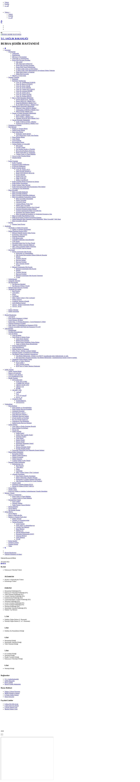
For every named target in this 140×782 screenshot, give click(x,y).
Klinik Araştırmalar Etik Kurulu (21, 251)
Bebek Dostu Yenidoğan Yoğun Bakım (27, 342)
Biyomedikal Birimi (18, 142)
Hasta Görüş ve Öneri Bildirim (21, 496)
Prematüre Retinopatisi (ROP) (25, 534)
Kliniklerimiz (12, 330)
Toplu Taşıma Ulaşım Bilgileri (21, 505)
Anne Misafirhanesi (18, 347)
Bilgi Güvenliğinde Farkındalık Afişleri (24, 197)
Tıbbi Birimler (9, 328)
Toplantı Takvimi (21, 258)
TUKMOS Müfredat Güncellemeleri (23, 240)
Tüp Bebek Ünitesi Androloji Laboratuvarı (25, 354)
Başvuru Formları (21, 262)
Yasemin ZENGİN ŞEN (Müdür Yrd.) (27, 118)
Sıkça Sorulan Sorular (22, 263)
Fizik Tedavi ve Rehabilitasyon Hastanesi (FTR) (22, 325)
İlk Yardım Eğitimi (17, 454)
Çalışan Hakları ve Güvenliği (21, 144)
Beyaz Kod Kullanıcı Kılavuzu (25, 151)
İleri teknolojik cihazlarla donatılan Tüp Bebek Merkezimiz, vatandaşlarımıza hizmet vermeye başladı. (46, 357)
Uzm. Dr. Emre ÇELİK (23, 86)
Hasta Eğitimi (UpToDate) (20, 428)
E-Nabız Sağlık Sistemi (12, 695)
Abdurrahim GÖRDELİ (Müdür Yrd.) (27, 110)
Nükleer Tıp (19, 530)
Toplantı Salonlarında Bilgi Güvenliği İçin (28, 210)
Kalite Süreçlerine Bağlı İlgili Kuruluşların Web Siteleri (28, 187)
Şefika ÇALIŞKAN (22, 180)
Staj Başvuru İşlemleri (18, 284)
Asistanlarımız (12, 279)
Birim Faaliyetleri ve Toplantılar (25, 152)
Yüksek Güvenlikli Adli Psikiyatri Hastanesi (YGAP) (24, 327)
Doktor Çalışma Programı (12, 691)
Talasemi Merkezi (21, 536)
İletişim (18, 257)
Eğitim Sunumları (13, 311)
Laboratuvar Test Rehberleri (20, 188)
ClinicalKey (15, 292)
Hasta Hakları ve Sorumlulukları (22, 407)
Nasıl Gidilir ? (20, 363)
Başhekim (15, 79)
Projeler (10, 222)
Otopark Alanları (17, 503)
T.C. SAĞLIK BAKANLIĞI (14, 38)
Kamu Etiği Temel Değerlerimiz (25, 67)
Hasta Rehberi (12, 406)
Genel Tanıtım (20, 524)
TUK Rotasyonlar (17, 238)
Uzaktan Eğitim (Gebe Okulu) (21, 460)
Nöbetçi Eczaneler (17, 457)
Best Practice (16, 291)
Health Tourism (13, 378)
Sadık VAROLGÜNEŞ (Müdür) (26, 122)
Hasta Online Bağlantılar (15, 452)
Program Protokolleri (18, 236)
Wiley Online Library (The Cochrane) (23, 298)
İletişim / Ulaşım (9, 493)
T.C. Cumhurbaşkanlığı (12, 679)
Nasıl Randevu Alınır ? (19, 413)
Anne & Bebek (13, 334)
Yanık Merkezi (20, 537)
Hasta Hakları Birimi (18, 137)
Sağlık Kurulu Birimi (18, 130)
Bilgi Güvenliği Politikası (19, 193)
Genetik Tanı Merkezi (22, 527)
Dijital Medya (9, 512)
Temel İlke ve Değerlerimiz (20, 58)
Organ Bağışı (12, 488)
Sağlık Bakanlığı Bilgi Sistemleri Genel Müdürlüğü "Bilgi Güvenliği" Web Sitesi (36, 219)
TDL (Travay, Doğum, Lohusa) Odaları (24, 351)
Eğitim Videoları (13, 310)
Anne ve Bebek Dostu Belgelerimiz (26, 344)
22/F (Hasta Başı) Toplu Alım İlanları (27, 135)
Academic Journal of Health (20, 301)
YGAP (18, 539)
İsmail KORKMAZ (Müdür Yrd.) (26, 103)
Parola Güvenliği (21, 200)
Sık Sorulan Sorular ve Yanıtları (25, 149)
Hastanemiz (11, 52)
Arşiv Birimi (16, 139)
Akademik (8, 226)
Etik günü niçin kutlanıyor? (24, 63)
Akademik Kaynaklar (14, 289)
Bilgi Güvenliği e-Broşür (19, 221)
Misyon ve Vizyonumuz (19, 57)
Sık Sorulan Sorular (14, 510)
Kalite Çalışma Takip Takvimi (21, 185)
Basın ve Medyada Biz (15, 515)
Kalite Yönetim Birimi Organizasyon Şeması (25, 181)
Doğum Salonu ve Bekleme (20, 349)
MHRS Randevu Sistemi (12, 693)
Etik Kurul (11, 250)
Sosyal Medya (12, 508)
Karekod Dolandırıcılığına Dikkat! (26, 209)
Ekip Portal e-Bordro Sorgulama (25, 476)
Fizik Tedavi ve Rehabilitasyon (25, 525)
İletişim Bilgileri (13, 507)
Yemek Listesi (16, 483)
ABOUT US (20, 386)
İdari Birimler (12, 127)
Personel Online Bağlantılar (16, 462)
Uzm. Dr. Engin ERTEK (23, 87)
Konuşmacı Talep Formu (19, 234)
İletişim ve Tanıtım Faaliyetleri (17, 517)
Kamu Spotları (12, 541)
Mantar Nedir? (20, 442)
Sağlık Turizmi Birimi (14, 371)
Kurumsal (7, 50)
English (7, 4)
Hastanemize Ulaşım (14, 500)
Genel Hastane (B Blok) (15, 320)
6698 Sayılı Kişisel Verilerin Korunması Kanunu (26, 217)
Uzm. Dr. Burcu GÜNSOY (24, 84)
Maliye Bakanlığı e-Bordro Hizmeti (26, 477)
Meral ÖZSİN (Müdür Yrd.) (24, 111)
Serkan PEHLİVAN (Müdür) (25, 99)
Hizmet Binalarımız (10, 315)
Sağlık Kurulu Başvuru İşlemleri (22, 423)
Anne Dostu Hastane (22, 339)
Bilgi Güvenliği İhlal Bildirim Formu (23, 216)
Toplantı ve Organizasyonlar (20, 520)
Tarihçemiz (15, 53)
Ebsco (14, 294)
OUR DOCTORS (21, 381)
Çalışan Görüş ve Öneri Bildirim (26, 154)
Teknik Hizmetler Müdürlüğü (21, 120)
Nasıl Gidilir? (16, 501)
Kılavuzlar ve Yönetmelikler (24, 253)
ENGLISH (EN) (17, 380)
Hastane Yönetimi (13, 77)
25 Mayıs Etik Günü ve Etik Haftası (27, 69)
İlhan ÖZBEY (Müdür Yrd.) (24, 116)
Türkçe (7, 2)
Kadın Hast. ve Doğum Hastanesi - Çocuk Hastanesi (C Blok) (27, 322)
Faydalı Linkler (20, 147)
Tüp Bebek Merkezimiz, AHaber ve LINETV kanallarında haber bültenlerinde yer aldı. (42, 356)
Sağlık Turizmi (9, 369)
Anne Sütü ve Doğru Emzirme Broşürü (24, 426)
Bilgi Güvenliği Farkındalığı (24, 198)
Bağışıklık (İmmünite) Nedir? (25, 443)
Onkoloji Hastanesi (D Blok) (17, 323)
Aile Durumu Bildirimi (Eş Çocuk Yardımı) (29, 481)
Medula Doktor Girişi (11, 709)
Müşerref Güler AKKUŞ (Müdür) (26, 108)
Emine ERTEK (20, 175)
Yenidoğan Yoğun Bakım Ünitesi (22, 359)
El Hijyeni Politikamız (19, 166)
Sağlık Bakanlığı (10, 681)
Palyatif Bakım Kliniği (23, 532)
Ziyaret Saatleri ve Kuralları (20, 418)
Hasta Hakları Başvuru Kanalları (22, 409)
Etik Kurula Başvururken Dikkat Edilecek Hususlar (31, 255)
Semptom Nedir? (21, 436)
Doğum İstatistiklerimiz (19, 345)
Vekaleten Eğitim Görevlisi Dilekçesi (23, 245)
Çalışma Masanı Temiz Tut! (24, 204)
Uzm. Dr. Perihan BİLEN (24, 96)
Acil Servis (11, 316)
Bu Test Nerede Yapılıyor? (20, 419)
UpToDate (15, 296)
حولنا (17, 394)
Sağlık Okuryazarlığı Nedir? (24, 435)
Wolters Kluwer (17, 299)
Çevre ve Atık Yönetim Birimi (21, 156)
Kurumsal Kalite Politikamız (20, 164)
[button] (7, 12)
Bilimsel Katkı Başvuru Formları (18, 287)
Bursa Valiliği (9, 682)
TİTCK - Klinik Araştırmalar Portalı (23, 304)
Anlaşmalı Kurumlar (18, 411)
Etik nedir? (19, 62)
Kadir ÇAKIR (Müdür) (23, 115)
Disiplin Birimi (16, 157)
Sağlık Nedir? (20, 433)
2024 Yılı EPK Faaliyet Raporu (21, 248)
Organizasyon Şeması (14, 125)
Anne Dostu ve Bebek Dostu (21, 337)
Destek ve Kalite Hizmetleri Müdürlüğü (24, 113)
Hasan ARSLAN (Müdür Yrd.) (25, 101)
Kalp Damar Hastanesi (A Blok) (18, 318)
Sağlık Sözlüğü (16, 431)
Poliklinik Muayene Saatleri (20, 416)
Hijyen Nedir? (20, 445)
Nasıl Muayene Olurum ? (19, 414)
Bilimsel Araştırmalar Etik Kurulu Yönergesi (29, 275)
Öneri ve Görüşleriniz (14, 495)
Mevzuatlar (19, 146)
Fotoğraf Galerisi (13, 542)
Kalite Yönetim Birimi (19, 168)
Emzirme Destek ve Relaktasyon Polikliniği (25, 352)
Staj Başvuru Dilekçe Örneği (21, 286)
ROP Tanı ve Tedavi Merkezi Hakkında (28, 366)
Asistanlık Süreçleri (14, 281)
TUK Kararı (16, 241)
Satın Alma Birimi (17, 132)
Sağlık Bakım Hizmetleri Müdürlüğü (23, 106)
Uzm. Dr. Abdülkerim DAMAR (25, 82)
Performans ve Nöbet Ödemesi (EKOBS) (28, 479)
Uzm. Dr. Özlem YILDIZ (23, 94)
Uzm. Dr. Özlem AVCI (23, 93)
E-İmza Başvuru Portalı (12, 706)
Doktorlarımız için (17, 464)
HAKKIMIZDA (21, 401)
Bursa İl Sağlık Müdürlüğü (13, 684)
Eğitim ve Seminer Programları (21, 229)
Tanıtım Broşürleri (17, 522)
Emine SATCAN (21, 176)
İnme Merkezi (20, 529)
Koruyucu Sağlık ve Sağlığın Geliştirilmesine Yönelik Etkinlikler (27, 491)
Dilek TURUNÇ (21, 178)
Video (10, 546)
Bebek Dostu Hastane (22, 340)
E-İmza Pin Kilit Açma (11, 704)
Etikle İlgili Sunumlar (22, 74)
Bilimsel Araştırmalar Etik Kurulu (22, 267)
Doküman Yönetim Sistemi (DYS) (22, 484)
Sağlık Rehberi (12, 424)
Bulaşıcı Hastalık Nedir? (23, 447)
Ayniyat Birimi (16, 140)
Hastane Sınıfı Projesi (18, 224)
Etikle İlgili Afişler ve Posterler (25, 72)
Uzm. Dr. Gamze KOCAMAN (25, 89)
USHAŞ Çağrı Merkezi (15, 375)
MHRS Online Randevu (19, 455)
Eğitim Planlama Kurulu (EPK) (17, 231)
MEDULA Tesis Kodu (19, 75)
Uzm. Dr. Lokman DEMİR (24, 91)
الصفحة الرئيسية (21, 395)
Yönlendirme (8, 404)
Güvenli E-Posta (21, 202)
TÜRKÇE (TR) (17, 399)
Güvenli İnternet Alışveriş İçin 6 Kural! (28, 207)
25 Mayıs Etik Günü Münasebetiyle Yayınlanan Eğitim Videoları (35, 70)
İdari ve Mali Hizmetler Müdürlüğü (22, 98)
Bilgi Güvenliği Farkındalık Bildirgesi (23, 195)
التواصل (18, 392)
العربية (7, 6)
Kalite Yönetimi (13, 161)
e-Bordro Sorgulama (18, 474)
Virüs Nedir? (20, 438)
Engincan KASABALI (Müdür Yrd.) (27, 123)
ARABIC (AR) (17, 390)
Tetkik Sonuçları (17, 459)
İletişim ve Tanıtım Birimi (20, 128)
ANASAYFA (20, 402)
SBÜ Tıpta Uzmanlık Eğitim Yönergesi (24, 246)
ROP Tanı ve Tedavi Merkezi (21, 361)
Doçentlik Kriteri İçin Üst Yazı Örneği (23, 243)
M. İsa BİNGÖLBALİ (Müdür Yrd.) (27, 104)
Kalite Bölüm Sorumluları (20, 183)
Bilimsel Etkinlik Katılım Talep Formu (23, 233)
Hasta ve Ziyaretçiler (14, 373)
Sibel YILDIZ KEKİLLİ (23, 171)
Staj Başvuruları (13, 282)
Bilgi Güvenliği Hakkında (20, 192)
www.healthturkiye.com (15, 376)
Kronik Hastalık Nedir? (23, 448)
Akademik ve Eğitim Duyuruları (18, 228)
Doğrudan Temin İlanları (23, 134)
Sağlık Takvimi (16, 518)
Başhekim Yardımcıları (19, 81)
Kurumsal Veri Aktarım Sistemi (25, 212)
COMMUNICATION (22, 383)
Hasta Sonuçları (9, 696)
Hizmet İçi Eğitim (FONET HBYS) (23, 486)
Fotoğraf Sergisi (13, 544)
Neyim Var (15, 430)
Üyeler (18, 265)
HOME (18, 388)
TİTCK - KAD (16, 306)
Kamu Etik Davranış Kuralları (21, 60)
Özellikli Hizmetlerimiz (15, 332)
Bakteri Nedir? (20, 440)
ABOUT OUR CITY (22, 385)
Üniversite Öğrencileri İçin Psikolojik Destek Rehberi (28, 450)
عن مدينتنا (19, 397)
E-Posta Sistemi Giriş (11, 707)
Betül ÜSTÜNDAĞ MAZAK (25, 173)
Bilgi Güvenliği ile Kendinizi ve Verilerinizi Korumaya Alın (34, 214)
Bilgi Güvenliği (13, 190)
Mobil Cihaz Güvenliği (23, 205)
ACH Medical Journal (19, 303)
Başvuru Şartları (21, 260)
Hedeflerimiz (16, 55)
